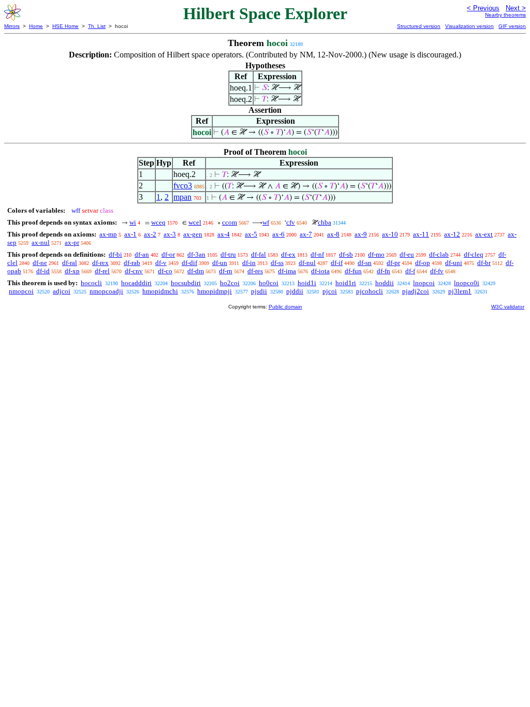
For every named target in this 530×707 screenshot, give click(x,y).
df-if (337, 263)
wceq (158, 222)
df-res (255, 271)
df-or (168, 254)
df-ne (40, 263)
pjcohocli (369, 291)
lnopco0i (466, 283)
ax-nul (41, 242)
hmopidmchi (160, 291)
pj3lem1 (460, 291)
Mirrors (12, 26)
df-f (410, 271)
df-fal (258, 254)
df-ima (287, 271)
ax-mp (108, 234)
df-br (484, 263)
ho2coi (230, 283)
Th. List (97, 26)
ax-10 (390, 234)
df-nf (317, 254)
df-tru (228, 254)
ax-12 (452, 234)
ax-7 (306, 234)
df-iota (320, 271)
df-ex (288, 254)
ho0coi (268, 283)
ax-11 (421, 234)
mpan (182, 197)
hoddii (384, 283)
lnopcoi (424, 283)
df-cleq (473, 254)
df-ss (277, 263)
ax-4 (223, 234)
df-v (161, 263)
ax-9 (361, 234)
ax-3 (170, 234)
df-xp (72, 271)
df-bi (115, 254)
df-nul (307, 263)
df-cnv (134, 271)
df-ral (69, 263)
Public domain (285, 307)
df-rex (100, 263)
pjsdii (259, 291)
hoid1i (307, 283)
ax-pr (72, 242)
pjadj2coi (415, 291)
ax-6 (278, 234)
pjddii (294, 291)
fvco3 (182, 185)
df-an (142, 254)
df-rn (225, 271)
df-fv (437, 271)
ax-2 (150, 234)
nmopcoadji (106, 291)
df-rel (102, 271)
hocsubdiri (186, 283)
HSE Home (65, 26)
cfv (290, 222)
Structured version (418, 26)
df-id (43, 271)
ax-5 (251, 234)
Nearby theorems (505, 15)
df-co (165, 271)
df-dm (195, 271)
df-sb (346, 254)
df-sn (365, 263)
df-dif (189, 263)
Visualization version (469, 26)
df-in (249, 263)
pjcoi (329, 291)
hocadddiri (136, 283)
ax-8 (333, 234)
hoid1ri (345, 283)
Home (36, 26)
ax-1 (130, 234)
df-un (219, 263)
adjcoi (61, 291)
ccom (229, 222)
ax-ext (484, 234)
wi (132, 222)
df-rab (132, 263)
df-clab (439, 254)
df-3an (196, 254)
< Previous (483, 8)
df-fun (353, 271)
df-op (422, 263)
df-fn (383, 271)
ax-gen (192, 234)
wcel (194, 222)
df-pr (393, 263)
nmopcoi (21, 291)
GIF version (512, 26)
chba (324, 222)
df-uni (453, 263)
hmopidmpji (214, 291)
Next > (516, 8)
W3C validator (507, 307)
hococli (91, 283)
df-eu (407, 254)
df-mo (376, 254)
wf (265, 222)
